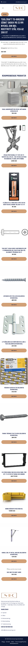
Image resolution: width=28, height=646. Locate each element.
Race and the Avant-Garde (14, 572)
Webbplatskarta (14, 643)
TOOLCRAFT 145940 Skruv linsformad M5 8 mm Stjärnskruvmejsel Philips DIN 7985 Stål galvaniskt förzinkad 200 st (14, 250)
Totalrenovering (6, 624)
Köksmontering (6, 618)
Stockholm (4, 2)
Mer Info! (14, 56)
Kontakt (8, 641)
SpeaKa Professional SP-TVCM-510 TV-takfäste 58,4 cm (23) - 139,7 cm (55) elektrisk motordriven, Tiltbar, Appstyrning (14, 157)
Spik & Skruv (11, 48)
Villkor (12, 641)
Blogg (3, 641)
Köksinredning (6, 621)
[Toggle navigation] (3, 8)
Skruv (15, 48)
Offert (5, 14)
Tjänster (4, 612)
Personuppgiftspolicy (20, 641)
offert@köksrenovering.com (21, 2)
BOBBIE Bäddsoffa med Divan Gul (14, 509)
